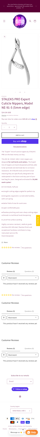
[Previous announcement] (4, 6)
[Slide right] (24, 92)
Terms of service (32, 429)
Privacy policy (22, 429)
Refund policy (13, 429)
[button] (4, 21)
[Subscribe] (30, 381)
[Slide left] (15, 92)
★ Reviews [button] (38, 220)
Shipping (4, 115)
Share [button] (6, 242)
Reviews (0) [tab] (11, 271)
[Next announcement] (36, 6)
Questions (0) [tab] (29, 271)
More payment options (20, 146)
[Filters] (4, 278)
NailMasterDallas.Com (18, 426)
